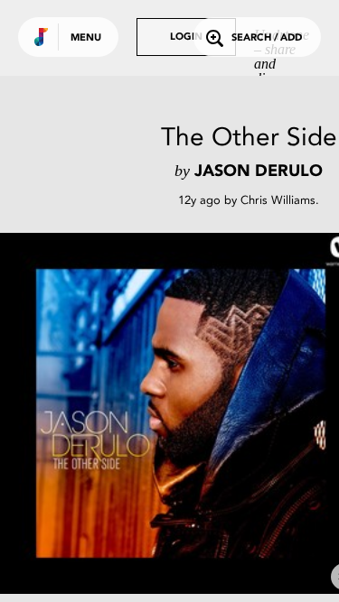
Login (186, 37)
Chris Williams (277, 200)
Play (181, 413)
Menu (86, 38)
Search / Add (266, 38)
